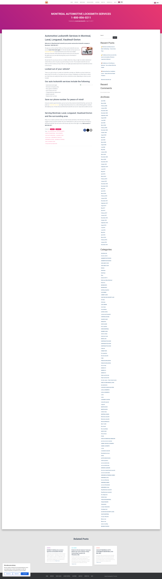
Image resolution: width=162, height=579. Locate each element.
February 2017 (104, 213)
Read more (57, 560)
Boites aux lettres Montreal (106, 280)
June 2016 (103, 230)
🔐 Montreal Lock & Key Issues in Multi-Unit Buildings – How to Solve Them (108, 49)
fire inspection (104, 353)
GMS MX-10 (103, 367)
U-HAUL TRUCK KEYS (105, 506)
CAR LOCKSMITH (59, 133)
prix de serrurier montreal (106, 441)
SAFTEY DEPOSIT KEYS (105, 458)
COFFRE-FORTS (104, 311)
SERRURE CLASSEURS (105, 467)
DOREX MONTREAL (105, 328)
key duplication (104, 385)
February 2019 (104, 178)
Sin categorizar (104, 494)
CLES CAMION (104, 304)
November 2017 (104, 200)
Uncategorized (104, 509)
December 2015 (104, 244)
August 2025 (103, 117)
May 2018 (103, 188)
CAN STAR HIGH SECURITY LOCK (107, 297)
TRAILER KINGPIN (104, 501)
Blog (115, 2)
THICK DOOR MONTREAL (106, 499)
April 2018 (103, 191)
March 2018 (103, 193)
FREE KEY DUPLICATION (106, 360)
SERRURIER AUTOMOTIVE (56, 137)
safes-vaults (82, 2)
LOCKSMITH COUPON (105, 399)
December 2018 (104, 183)
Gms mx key (103, 365)
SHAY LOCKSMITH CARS (50, 141)
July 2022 (103, 147)
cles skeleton (104, 309)
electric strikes (104, 333)
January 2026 (104, 108)
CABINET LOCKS (104, 294)
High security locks (105, 375)
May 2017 (103, 208)
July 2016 (103, 227)
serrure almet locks (105, 463)
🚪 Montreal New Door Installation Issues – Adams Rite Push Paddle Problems (108, 73)
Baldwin (102, 268)
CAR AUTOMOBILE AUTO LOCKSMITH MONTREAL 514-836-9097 (104, 551)
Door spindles (104, 326)
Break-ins (103, 282)
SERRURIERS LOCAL (105, 487)
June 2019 (103, 169)
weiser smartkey (104, 523)
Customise (8, 573)
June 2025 (103, 120)
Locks (102, 394)
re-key (102, 448)
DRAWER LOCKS (104, 331)
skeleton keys (104, 497)
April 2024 (103, 139)
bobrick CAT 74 (104, 277)
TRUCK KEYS (103, 504)
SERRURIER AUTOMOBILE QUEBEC (108, 475)
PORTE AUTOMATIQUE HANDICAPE (108, 438)
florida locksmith (104, 355)
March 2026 (103, 103)
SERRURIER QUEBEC (105, 482)
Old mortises (104, 433)
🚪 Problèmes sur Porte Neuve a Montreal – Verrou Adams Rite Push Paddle (108, 65)
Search (101, 35)
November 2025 (104, 113)
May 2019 (103, 171)
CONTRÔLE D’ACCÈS (105, 316)
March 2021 (103, 154)
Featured (103, 348)
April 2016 (103, 234)
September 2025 (104, 115)
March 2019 (103, 176)
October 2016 (104, 220)
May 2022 (103, 149)
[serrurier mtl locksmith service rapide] (46, 2)
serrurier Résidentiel (105, 484)
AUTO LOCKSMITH (60, 131)
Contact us (109, 2)
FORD (102, 358)
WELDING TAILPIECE (105, 526)
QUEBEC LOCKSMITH (105, 445)
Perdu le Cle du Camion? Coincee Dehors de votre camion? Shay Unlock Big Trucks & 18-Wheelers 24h (81, 552)
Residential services (105, 453)
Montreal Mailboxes (105, 421)
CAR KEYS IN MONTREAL (50, 133)
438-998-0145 (104, 253)
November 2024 (104, 130)
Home (71, 2)
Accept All (25, 573)
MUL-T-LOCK (103, 423)
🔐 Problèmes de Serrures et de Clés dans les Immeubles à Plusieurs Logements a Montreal (108, 57)
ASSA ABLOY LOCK (105, 263)
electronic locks (104, 336)
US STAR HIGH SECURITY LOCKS (107, 511)
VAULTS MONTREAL (105, 514)
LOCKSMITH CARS (59, 135)
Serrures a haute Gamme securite (108, 470)
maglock (103, 404)
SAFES (102, 455)
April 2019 (103, 173)
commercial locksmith (106, 314)
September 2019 (104, 166)
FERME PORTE (104, 350)
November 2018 (104, 186)
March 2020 (103, 159)
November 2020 (104, 156)
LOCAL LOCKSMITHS (105, 389)
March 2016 (103, 237)
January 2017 (104, 215)
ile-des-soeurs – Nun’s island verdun (109, 380)
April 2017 (103, 210)
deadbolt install (104, 319)
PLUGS (102, 436)
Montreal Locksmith (105, 416)
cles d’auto (58, 129)
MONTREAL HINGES (105, 414)
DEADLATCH (103, 321)
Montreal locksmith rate (106, 79)
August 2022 (103, 144)
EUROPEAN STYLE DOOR (106, 341)
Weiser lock (103, 519)
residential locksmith (105, 450)
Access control (104, 255)
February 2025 (104, 127)
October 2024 (104, 132)
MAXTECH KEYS (104, 406)
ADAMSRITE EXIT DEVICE (106, 258)
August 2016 (103, 225)
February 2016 (104, 239)
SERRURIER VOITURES (49, 139)
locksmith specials (105, 402)
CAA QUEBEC (103, 292)
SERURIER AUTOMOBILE (60, 139)
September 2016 (104, 222)
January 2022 (104, 152)
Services (76, 2)
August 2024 (103, 135)
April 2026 (103, 100)
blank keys (103, 270)
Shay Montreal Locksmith (106, 489)
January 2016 (104, 242)
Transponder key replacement (51, 143)
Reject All (17, 573)
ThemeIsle (115, 576)
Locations (97, 2)
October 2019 (104, 164)
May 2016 (103, 232)
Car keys (52, 129)
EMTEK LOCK (103, 338)
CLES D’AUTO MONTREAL (50, 135)
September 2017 (104, 203)
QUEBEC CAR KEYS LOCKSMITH (107, 443)
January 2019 (104, 181)
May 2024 (103, 137)
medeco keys (104, 411)
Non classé (103, 426)
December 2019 (104, 161)
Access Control (90, 2)
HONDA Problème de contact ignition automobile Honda (55, 550)
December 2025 (104, 110)
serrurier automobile (105, 472)
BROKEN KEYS (104, 285)
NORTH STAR (103, 431)
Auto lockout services (52, 131)
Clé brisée (103, 302)
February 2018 (104, 195)
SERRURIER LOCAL (105, 477)
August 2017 (103, 205)
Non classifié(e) (104, 428)
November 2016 (104, 217)
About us (103, 2)
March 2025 (103, 125)
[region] (16, 569)
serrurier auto (48, 137)
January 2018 (104, 198)
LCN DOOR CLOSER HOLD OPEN (107, 387)
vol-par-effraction (105, 516)
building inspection (105, 289)
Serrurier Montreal (105, 480)
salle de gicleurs (104, 460)
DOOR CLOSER (104, 324)
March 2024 (103, 142)
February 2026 (104, 105)
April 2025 (103, 122)
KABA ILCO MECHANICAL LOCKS (107, 382)
